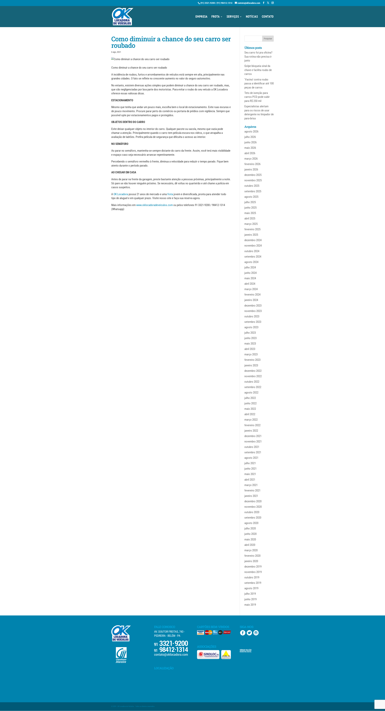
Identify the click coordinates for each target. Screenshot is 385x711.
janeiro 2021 (251, 496)
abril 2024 (249, 283)
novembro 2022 (253, 376)
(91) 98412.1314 (224, 3)
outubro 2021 (251, 447)
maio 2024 (250, 278)
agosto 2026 (251, 131)
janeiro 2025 (251, 234)
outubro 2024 (251, 251)
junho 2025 (250, 207)
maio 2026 (250, 147)
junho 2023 (250, 338)
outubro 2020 (251, 512)
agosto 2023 (251, 327)
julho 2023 (250, 332)
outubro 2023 (251, 316)
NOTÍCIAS (252, 17)
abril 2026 (249, 153)
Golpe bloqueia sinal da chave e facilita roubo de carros (258, 70)
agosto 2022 (251, 392)
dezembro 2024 (253, 240)
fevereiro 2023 (252, 360)
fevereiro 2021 (252, 490)
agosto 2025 (251, 196)
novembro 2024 (253, 245)
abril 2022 (249, 414)
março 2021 (251, 485)
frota (170, 194)
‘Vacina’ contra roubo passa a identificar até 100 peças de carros (259, 83)
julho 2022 (250, 398)
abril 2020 (249, 545)
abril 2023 (249, 349)
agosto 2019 (251, 588)
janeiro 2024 (251, 300)
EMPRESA (202, 17)
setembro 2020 (252, 517)
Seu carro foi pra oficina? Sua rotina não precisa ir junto (258, 56)
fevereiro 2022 (252, 425)
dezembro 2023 (253, 305)
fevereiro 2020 (252, 555)
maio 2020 (250, 539)
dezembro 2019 (253, 566)
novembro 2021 (253, 441)
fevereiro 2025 (252, 229)
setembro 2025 (252, 191)
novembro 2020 (253, 506)
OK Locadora (121, 194)
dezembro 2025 (253, 175)
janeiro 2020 (251, 561)
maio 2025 (250, 213)
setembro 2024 (252, 256)
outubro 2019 (251, 577)
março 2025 (251, 224)
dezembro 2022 (253, 371)
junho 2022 (250, 403)
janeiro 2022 (251, 430)
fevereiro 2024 (252, 294)
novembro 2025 (253, 180)
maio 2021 (250, 474)
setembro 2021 (252, 452)
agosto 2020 (251, 523)
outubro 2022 (251, 381)
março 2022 (251, 419)
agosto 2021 (251, 457)
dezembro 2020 (253, 501)
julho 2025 (250, 202)
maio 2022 (250, 409)
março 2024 (251, 289)
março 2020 (251, 550)
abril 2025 (249, 218)
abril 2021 (249, 479)
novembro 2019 (253, 572)
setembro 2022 (252, 387)
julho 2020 (250, 528)
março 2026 (251, 158)
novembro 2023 (253, 311)
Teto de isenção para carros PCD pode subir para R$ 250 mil (257, 97)
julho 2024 (250, 267)
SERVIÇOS (233, 17)
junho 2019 (250, 599)
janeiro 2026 (251, 169)
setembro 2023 (252, 322)
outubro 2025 (251, 185)
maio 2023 (250, 343)
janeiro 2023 (251, 365)
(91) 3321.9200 (207, 3)
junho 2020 (250, 534)
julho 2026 (250, 137)
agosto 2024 (251, 262)
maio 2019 (250, 604)
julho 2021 (250, 463)
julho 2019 (250, 593)
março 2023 (251, 354)
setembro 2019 (252, 583)
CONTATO (268, 17)
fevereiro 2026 (252, 164)
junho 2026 (250, 142)
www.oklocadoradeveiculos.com (154, 205)
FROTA (215, 17)
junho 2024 (250, 273)
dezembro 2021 (253, 436)
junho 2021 (250, 468)
